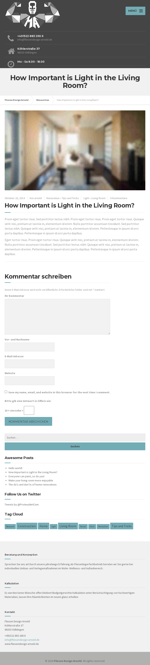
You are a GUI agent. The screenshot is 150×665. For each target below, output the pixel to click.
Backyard (10, 526)
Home (43, 526)
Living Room (98, 198)
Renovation (103, 526)
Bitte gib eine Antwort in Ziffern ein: (28, 401)
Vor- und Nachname (17, 339)
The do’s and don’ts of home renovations (33, 484)
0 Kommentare (118, 198)
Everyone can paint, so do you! (26, 476)
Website (10, 373)
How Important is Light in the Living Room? (33, 472)
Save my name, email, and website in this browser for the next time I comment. (59, 392)
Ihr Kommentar (14, 296)
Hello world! (15, 468)
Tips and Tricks (70, 198)
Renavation (53, 198)
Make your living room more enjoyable (31, 480)
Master (83, 526)
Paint (92, 526)
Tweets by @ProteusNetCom (22, 504)
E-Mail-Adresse (14, 356)
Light (86, 198)
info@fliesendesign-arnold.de (22, 640)
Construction (27, 526)
